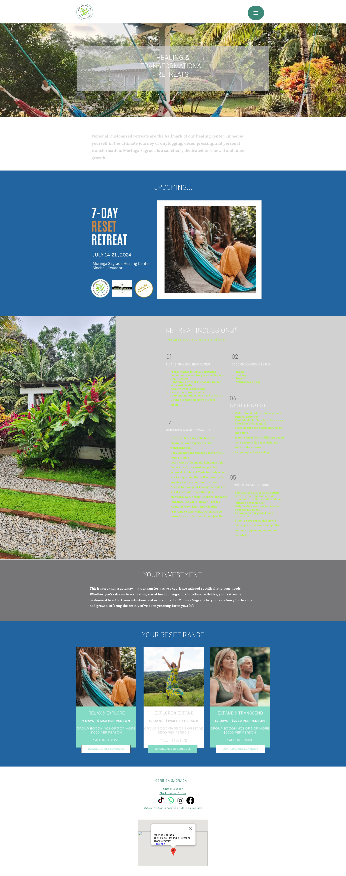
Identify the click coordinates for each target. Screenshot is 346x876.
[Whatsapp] (171, 800)
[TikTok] (161, 800)
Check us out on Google (173, 793)
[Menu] (256, 13)
